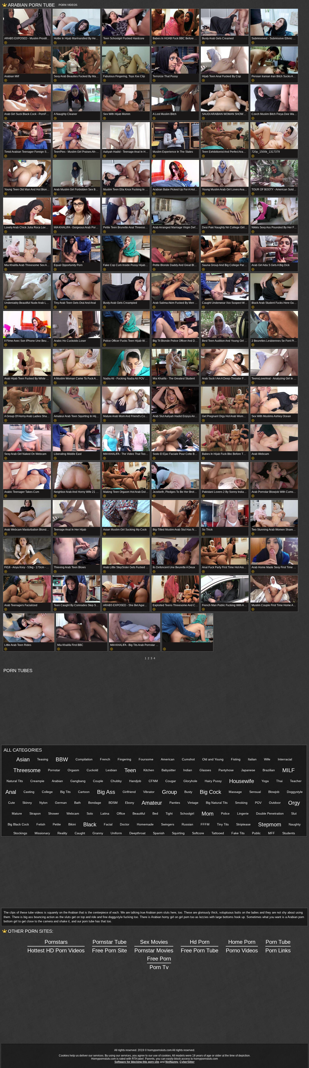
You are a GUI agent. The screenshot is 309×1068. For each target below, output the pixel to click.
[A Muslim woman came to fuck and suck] (76, 362)
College (47, 792)
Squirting (178, 833)
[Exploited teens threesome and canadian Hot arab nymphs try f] (175, 588)
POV (258, 802)
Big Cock (210, 792)
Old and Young (212, 759)
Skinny (27, 802)
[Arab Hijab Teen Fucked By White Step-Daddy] (27, 362)
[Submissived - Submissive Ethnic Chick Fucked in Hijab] (274, 22)
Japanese (248, 770)
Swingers (167, 824)
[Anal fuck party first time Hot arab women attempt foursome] (225, 551)
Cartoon (84, 792)
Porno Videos (242, 946)
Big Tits (65, 792)
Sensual (255, 792)
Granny (98, 833)
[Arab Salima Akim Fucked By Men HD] (175, 286)
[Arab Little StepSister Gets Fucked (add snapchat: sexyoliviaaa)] (126, 551)
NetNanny (171, 1061)
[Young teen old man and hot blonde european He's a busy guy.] (27, 173)
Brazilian (269, 770)
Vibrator (148, 792)
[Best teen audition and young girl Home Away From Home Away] (225, 324)
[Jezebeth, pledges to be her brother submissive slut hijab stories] (175, 475)
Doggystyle (295, 792)
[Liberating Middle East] (76, 437)
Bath (77, 802)
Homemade (145, 824)
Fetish (40, 824)
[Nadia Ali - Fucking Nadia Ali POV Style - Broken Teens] (126, 362)
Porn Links (278, 946)
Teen (130, 770)
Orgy (294, 803)
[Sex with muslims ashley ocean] (274, 400)
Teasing (42, 759)
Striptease (243, 824)
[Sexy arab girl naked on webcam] (27, 437)
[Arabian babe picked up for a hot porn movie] (175, 173)
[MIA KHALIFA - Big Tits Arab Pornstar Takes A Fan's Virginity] (134, 627)
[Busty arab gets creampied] (126, 286)
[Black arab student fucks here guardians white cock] (274, 286)
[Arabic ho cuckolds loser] (76, 324)
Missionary (42, 833)
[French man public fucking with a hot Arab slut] (225, 588)
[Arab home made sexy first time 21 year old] (274, 551)
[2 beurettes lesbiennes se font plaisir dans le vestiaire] (274, 324)
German (61, 802)
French (105, 759)
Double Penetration (270, 813)
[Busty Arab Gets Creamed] (225, 22)
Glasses (205, 770)
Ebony (129, 802)
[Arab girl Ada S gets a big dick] (274, 249)
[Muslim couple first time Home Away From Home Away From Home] (274, 588)
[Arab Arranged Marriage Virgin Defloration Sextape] (175, 211)
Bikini (72, 824)
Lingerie (243, 813)
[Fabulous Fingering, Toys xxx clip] (126, 60)
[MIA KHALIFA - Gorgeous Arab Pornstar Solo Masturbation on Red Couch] (76, 211)
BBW (62, 759)
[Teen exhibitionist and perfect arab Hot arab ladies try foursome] (225, 135)
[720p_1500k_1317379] (274, 135)
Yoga (265, 781)
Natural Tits (15, 781)
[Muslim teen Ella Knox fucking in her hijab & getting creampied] (126, 173)
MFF (271, 833)
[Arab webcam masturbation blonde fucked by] (27, 513)
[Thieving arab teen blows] (76, 551)
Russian (187, 824)
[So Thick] (225, 513)
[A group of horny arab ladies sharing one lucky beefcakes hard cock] (27, 400)
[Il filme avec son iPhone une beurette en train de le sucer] (27, 324)
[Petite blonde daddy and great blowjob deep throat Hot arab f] (175, 249)
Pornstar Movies (153, 946)
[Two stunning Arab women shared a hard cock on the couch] (274, 513)
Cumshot (188, 759)
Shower (53, 813)
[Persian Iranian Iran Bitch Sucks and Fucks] (274, 60)
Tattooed (218, 833)
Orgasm (73, 770)
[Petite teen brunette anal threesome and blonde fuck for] (126, 211)
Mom (208, 814)
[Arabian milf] (27, 60)
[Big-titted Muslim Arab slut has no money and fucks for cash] (175, 513)
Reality (62, 833)
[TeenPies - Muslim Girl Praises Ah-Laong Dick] (76, 135)
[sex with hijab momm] (126, 97)
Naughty (295, 824)
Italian (252, 759)
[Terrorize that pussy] (175, 60)
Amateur (152, 803)
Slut (294, 813)
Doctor (124, 824)
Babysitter (169, 770)
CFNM (153, 781)
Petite (57, 824)
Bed (155, 813)
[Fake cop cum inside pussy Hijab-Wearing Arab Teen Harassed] (126, 249)
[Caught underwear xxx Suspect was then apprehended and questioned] (225, 286)
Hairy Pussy (213, 781)
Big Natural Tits (217, 802)
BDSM (113, 802)
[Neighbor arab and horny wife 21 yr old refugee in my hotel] (76, 475)
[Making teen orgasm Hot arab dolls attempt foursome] (126, 475)
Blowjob (273, 792)
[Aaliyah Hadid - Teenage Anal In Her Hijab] (126, 135)
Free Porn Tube (199, 946)
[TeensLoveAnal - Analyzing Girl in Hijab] (274, 362)
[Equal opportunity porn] (76, 249)
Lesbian (111, 770)
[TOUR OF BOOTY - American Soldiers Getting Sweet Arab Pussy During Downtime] (274, 173)
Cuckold (92, 770)
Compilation (84, 759)
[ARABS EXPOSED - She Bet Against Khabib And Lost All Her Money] (126, 588)
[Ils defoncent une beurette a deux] (175, 551)
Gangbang (78, 781)
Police (225, 813)
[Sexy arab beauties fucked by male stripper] (76, 60)
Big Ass (106, 792)
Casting (29, 792)
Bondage (94, 802)
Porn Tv (159, 963)
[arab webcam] (274, 437)
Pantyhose (226, 770)
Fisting (235, 759)
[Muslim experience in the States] (175, 135)
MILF (288, 770)
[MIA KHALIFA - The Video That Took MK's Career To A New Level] (126, 437)
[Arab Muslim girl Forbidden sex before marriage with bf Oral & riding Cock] (76, 173)
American (167, 759)
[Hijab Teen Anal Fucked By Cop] (225, 60)
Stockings (20, 833)
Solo (90, 813)
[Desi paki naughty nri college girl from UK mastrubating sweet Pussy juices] (225, 211)
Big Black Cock (18, 824)
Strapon (35, 813)
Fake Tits (238, 833)
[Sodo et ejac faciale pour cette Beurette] (175, 437)
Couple (98, 781)
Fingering (124, 759)
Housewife (241, 781)
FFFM (205, 824)
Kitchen (148, 770)
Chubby (116, 781)
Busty (188, 792)
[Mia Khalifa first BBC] (81, 627)
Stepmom (269, 824)
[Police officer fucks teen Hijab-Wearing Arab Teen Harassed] (126, 324)
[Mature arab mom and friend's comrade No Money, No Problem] (126, 400)
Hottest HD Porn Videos (56, 946)
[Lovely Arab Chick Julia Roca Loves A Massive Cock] (27, 211)
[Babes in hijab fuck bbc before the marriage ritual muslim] (225, 437)
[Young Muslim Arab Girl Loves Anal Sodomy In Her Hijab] (225, 173)
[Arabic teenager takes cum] (27, 475)
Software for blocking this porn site (136, 1061)
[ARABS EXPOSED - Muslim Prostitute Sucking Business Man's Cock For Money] (27, 22)
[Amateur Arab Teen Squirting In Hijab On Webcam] (76, 400)
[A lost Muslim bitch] (175, 97)
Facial (108, 824)
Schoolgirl (187, 813)
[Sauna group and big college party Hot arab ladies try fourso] (225, 249)
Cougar (170, 781)
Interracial (285, 759)
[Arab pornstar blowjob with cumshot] (274, 475)
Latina (104, 813)
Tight (169, 813)
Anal (10, 792)
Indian (187, 770)
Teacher (296, 781)
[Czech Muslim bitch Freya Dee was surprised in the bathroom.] (274, 97)
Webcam (73, 813)
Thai (279, 781)
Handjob (135, 781)
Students (288, 833)
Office (121, 813)
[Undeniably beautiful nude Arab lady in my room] (27, 286)
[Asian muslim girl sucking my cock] (126, 513)
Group (169, 792)
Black (89, 824)
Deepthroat (137, 833)
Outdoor (275, 802)
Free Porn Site (109, 946)
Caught (80, 833)
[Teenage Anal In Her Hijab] (76, 513)
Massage (235, 792)
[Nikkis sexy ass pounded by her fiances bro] (274, 211)
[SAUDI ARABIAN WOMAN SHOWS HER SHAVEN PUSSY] (225, 97)
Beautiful (139, 813)
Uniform (116, 833)
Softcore (198, 833)
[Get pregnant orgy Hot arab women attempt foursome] (225, 400)
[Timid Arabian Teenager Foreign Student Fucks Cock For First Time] (27, 135)
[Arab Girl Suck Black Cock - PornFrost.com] (27, 97)
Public (256, 833)
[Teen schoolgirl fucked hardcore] (126, 22)
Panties (174, 802)
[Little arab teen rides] (28, 627)
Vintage (193, 802)
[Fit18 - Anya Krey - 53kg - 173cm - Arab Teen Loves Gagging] (27, 551)
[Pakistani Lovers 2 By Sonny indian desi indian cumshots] (225, 475)
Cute (11, 802)
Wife (267, 759)
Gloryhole (190, 781)
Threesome (26, 770)
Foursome (146, 759)
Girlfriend (129, 792)
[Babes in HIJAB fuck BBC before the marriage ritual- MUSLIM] (175, 22)
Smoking (241, 802)
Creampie (37, 781)
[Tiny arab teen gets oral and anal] (76, 286)
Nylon (43, 802)
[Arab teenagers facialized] (27, 588)
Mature (17, 813)
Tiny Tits (223, 824)
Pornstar (54, 770)
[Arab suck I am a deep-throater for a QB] (225, 362)
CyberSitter (187, 1061)
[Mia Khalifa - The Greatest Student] (175, 362)
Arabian (57, 781)
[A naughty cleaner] (76, 97)
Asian (23, 759)
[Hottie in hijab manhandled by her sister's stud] (76, 22)
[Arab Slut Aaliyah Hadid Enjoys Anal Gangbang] (175, 400)
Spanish (158, 833)
